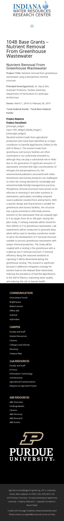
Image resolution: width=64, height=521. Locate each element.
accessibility (46, 510)
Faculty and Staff (17, 331)
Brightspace (15, 301)
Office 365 (14, 310)
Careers (13, 340)
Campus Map (16, 353)
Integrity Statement (26, 501)
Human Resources (18, 336)
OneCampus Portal (18, 297)
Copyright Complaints (46, 501)
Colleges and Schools (20, 344)
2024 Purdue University (17, 497)
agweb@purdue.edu (33, 514)
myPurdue (14, 319)
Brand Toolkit (32, 505)
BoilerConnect (16, 306)
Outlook (13, 315)
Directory (14, 349)
